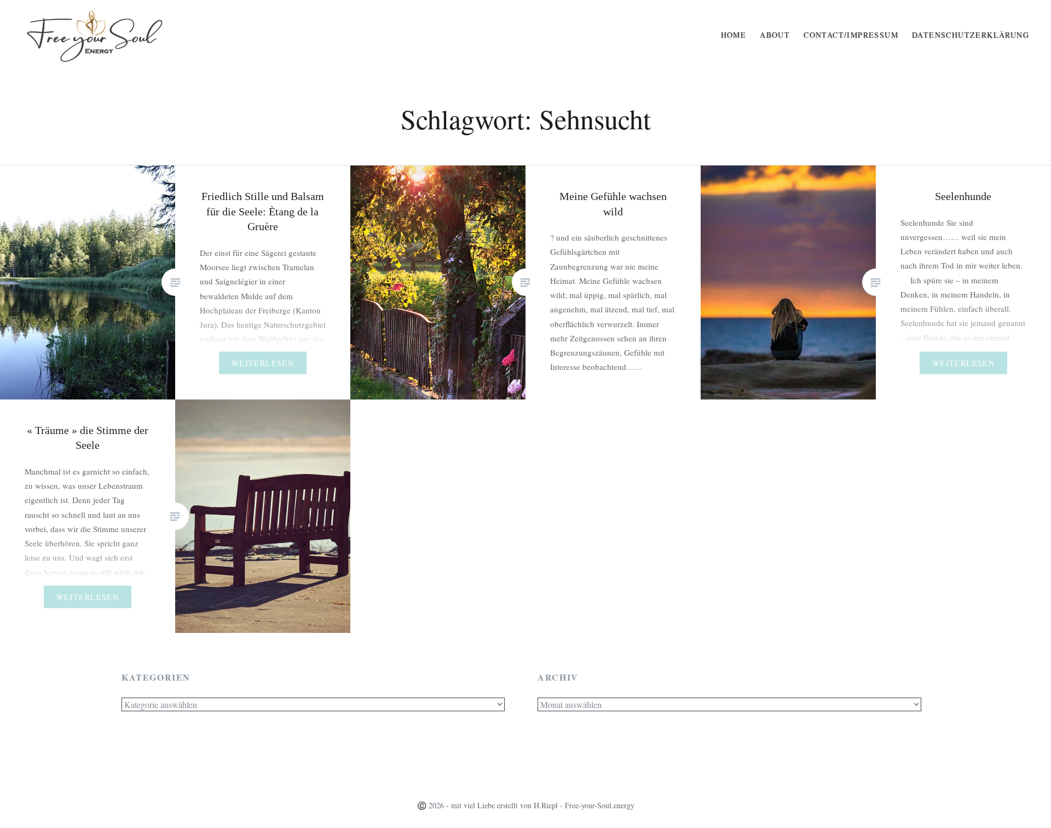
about (775, 35)
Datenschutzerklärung (970, 35)
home (734, 35)
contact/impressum (851, 35)
